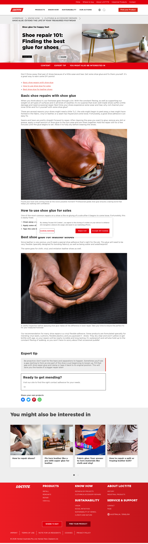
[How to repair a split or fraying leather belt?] (122, 446)
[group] (63, 364)
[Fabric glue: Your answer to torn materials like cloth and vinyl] (90, 446)
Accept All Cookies (100, 231)
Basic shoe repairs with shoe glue (38, 83)
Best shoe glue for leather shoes (37, 89)
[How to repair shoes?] (25, 446)
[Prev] (5, 447)
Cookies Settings (47, 231)
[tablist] (74, 475)
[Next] (143, 447)
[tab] (74, 475)
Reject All (82, 231)
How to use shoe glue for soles (37, 86)
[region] (74, 227)
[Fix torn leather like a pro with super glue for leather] (58, 446)
